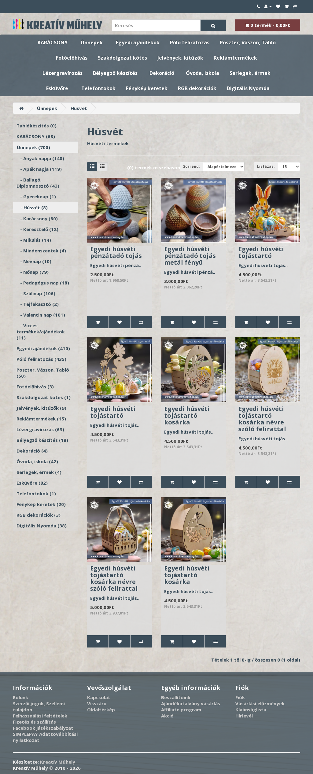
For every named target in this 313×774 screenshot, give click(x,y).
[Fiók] (268, 6)
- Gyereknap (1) (36, 196)
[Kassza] (295, 6)
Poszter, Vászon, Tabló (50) (43, 373)
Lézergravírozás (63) (40, 429)
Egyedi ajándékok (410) (43, 348)
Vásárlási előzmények (260, 703)
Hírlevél (244, 716)
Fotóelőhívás (71, 57)
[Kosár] (287, 6)
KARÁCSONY (53, 42)
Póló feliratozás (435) (41, 359)
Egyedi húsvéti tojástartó (261, 252)
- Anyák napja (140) (40, 158)
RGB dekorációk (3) (39, 515)
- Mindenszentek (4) (41, 251)
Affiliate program (181, 709)
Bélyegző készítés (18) (42, 440)
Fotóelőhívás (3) (35, 386)
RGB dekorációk (197, 88)
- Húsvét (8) (32, 207)
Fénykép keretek (147, 88)
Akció (167, 716)
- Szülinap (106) (36, 293)
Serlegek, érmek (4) (39, 472)
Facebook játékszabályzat (43, 728)
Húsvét (79, 108)
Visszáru (96, 703)
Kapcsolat (98, 697)
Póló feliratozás (189, 42)
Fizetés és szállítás (34, 722)
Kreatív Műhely (57, 762)
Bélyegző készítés (115, 73)
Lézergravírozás (62, 73)
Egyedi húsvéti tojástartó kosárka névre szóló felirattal (262, 419)
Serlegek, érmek (250, 73)
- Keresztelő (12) (37, 229)
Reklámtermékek (235, 57)
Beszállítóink (175, 697)
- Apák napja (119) (39, 169)
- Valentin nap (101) (41, 315)
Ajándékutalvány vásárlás (190, 703)
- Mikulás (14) (34, 240)
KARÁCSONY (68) (36, 136)
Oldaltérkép (101, 709)
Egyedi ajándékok (138, 42)
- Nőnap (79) (33, 272)
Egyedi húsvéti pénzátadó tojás (116, 252)
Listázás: (266, 166)
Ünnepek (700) (33, 147)
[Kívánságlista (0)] (278, 6)
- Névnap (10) (34, 261)
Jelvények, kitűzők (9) (41, 408)
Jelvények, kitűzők (180, 57)
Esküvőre (57, 88)
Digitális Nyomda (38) (42, 526)
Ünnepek (92, 42)
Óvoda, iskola (202, 73)
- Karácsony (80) (37, 218)
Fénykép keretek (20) (41, 504)
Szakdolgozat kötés (122, 57)
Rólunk (20, 697)
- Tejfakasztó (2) (38, 304)
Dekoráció (161, 73)
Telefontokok (98, 88)
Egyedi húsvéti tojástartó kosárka (187, 415)
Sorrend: (191, 166)
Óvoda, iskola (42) (37, 461)
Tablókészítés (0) (37, 126)
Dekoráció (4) (32, 451)
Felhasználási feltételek (40, 716)
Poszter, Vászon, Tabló (248, 42)
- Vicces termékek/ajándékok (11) (41, 331)
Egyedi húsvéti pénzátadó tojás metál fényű (190, 255)
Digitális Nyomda (248, 88)
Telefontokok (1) (36, 493)
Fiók (240, 697)
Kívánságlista (250, 709)
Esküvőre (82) (32, 483)
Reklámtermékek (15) (41, 419)
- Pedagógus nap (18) (43, 283)
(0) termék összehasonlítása (160, 167)
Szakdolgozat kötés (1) (44, 397)
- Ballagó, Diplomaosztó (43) (38, 183)
